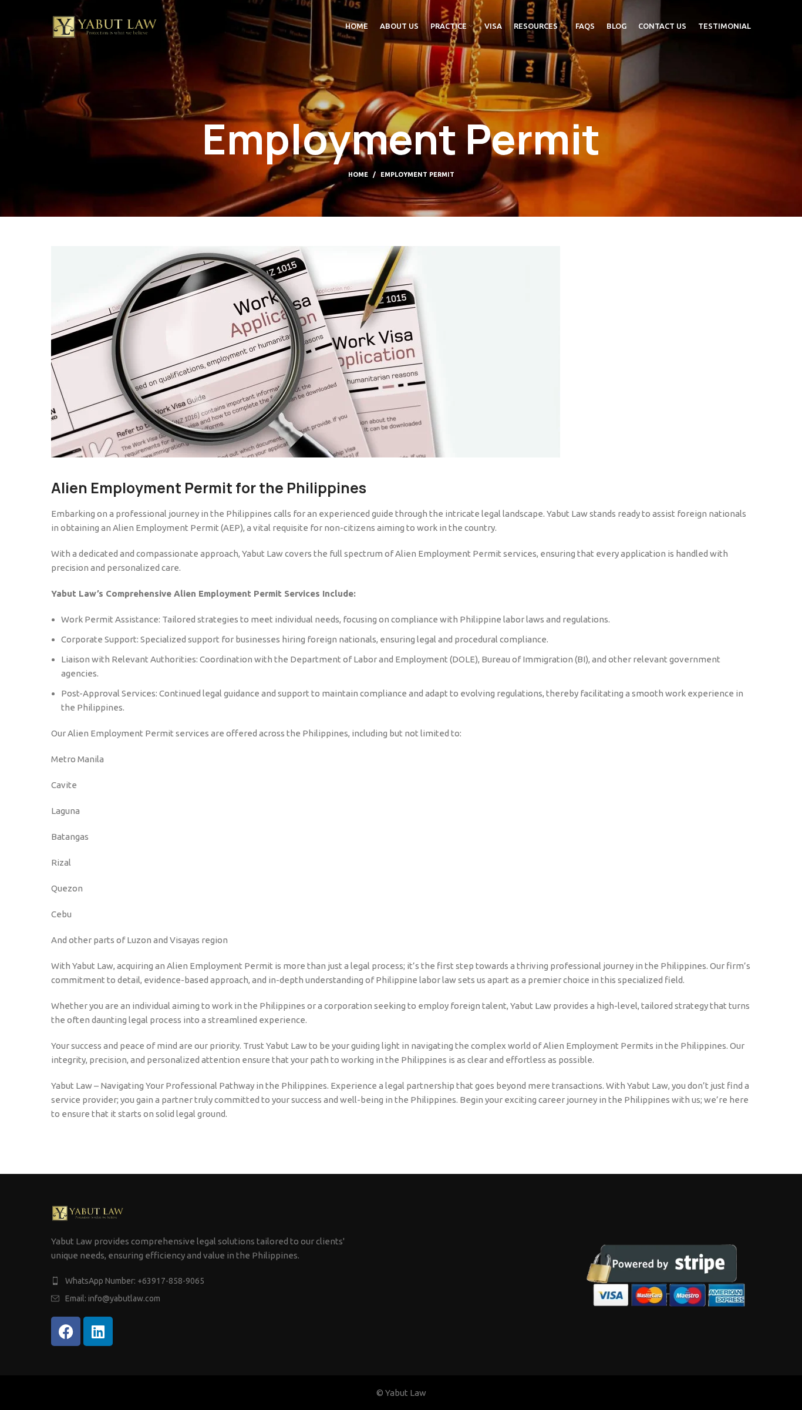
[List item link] (223, 1280)
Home (358, 174)
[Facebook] (65, 1331)
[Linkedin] (98, 1331)
